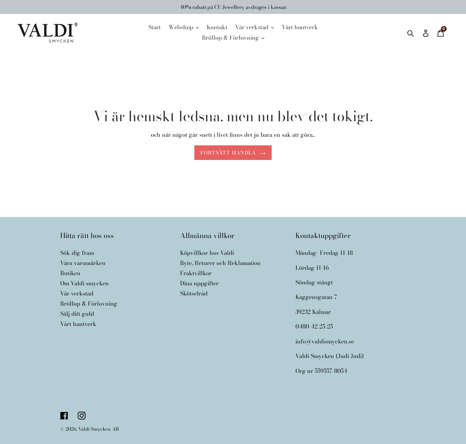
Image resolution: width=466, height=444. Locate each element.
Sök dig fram (77, 253)
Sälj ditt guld (77, 313)
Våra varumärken (83, 263)
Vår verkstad (77, 293)
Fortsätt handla (228, 152)
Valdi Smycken (94, 429)
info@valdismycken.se (324, 341)
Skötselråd (194, 293)
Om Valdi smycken (84, 283)
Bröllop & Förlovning (88, 303)
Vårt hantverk (78, 324)
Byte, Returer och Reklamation (220, 263)
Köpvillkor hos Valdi (207, 253)
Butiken (70, 273)
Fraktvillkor (196, 273)
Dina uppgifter (199, 283)
